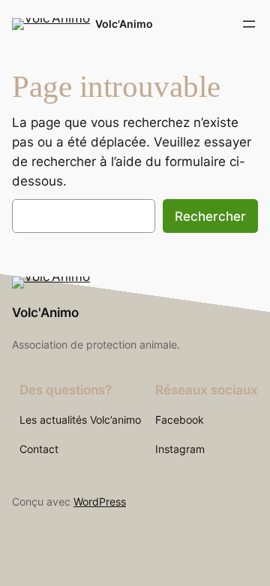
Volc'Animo (124, 23)
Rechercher (210, 216)
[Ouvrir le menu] (249, 24)
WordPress (100, 501)
